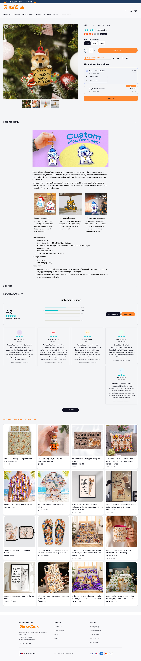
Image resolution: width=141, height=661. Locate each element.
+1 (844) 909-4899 (25, 637)
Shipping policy (95, 635)
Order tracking (59, 631)
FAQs (56, 635)
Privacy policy (94, 627)
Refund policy (94, 642)
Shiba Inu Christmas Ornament (19, 362)
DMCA (57, 638)
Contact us (58, 627)
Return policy (94, 638)
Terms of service (95, 631)
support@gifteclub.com (27, 640)
